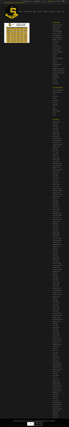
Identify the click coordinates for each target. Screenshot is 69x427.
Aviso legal (56, 83)
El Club (55, 79)
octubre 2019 (56, 292)
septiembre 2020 (57, 269)
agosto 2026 (56, 122)
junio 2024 (55, 176)
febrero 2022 (56, 234)
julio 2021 (55, 248)
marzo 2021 (56, 257)
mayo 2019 (56, 302)
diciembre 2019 (57, 288)
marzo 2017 (56, 357)
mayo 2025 (56, 153)
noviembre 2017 (57, 340)
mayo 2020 (56, 277)
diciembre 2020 (57, 263)
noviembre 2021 (57, 240)
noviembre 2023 (57, 190)
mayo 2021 (56, 252)
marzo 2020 (56, 282)
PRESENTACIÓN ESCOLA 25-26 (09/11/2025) (58, 27)
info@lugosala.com (27, 1)
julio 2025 (55, 149)
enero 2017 (56, 361)
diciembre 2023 (57, 188)
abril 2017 (55, 354)
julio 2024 (55, 174)
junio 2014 (55, 415)
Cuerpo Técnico (57, 48)
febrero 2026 (56, 134)
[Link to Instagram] (61, 1)
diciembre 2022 (57, 213)
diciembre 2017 (57, 338)
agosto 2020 (56, 271)
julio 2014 (55, 413)
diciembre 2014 (57, 402)
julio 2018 (55, 323)
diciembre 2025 (57, 138)
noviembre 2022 (57, 215)
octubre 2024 (56, 167)
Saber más (38, 423)
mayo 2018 (56, 327)
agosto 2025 (56, 146)
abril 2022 (55, 230)
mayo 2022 (56, 228)
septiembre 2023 (57, 194)
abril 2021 (55, 255)
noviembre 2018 (57, 315)
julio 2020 (55, 273)
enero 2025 (56, 161)
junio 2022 (55, 225)
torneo (54, 115)
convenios (55, 96)
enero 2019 (56, 311)
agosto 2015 (56, 392)
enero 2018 (56, 336)
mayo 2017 (56, 352)
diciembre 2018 (57, 313)
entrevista (55, 100)
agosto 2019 (56, 296)
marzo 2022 (56, 232)
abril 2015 (55, 398)
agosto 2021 (56, 246)
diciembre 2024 (57, 163)
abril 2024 (55, 180)
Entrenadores (56, 50)
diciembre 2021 (57, 238)
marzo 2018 (56, 332)
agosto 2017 (56, 346)
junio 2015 (55, 394)
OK (30, 423)
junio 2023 (55, 200)
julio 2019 (55, 298)
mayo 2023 (56, 203)
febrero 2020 (56, 284)
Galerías (55, 54)
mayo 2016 (56, 375)
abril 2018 (55, 329)
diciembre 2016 (57, 363)
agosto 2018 (56, 321)
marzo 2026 (56, 132)
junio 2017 (55, 350)
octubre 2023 (56, 192)
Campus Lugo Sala (58, 90)
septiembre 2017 (57, 344)
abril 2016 (55, 377)
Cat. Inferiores (56, 46)
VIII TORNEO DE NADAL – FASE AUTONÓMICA (57, 33)
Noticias (55, 62)
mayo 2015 (56, 396)
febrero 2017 (56, 359)
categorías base (57, 92)
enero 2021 (56, 261)
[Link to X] (58, 1)
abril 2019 (55, 305)
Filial (54, 106)
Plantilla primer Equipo (59, 68)
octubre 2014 (56, 406)
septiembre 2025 (57, 144)
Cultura (55, 98)
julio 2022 (55, 223)
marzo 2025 (56, 157)
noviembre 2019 (57, 290)
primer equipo (56, 111)
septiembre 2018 (57, 319)
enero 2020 (56, 286)
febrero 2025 (56, 159)
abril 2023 (55, 205)
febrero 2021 (56, 259)
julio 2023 (55, 198)
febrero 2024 (56, 184)
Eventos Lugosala (57, 52)
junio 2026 (55, 126)
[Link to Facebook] (56, 1)
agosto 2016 (56, 371)
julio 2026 (55, 124)
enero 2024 (56, 186)
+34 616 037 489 (36, 1)
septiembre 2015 (57, 390)
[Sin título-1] (11, 11)
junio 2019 (55, 300)
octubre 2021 (56, 242)
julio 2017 (55, 348)
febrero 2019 (56, 309)
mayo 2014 (56, 417)
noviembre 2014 (57, 404)
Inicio (54, 56)
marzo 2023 (56, 207)
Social (54, 113)
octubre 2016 (56, 367)
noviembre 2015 (57, 386)
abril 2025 (55, 155)
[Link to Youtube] (63, 1)
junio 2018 (55, 325)
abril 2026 (55, 130)
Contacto (55, 81)
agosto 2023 (56, 196)
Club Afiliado (56, 77)
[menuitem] (27, 1)
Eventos (55, 102)
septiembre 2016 (57, 369)
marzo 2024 (56, 182)
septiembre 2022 (57, 219)
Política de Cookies (58, 71)
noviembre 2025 (57, 140)
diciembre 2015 (57, 383)
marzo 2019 (56, 307)
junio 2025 (55, 151)
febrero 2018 (56, 334)
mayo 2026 (56, 128)
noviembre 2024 (57, 165)
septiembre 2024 (57, 169)
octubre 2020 (56, 267)
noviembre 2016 (57, 365)
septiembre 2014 (57, 408)
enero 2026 (56, 136)
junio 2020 (55, 275)
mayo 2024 (56, 178)
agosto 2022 (56, 221)
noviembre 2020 (57, 265)
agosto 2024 (56, 171)
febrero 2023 (56, 209)
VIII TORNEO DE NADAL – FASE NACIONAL (57, 39)
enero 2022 (56, 236)
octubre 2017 (56, 342)
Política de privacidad (58, 73)
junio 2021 (55, 250)
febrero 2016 (56, 381)
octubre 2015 (56, 388)
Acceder (55, 43)
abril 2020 (55, 280)
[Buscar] (63, 11)
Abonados (55, 75)
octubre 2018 (56, 317)
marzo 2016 (56, 379)
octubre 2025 (56, 142)
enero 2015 (56, 400)
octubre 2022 (56, 217)
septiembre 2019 (57, 294)
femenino (55, 104)
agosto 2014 (56, 411)
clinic (54, 94)
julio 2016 (55, 373)
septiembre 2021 (57, 244)
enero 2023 (56, 211)
